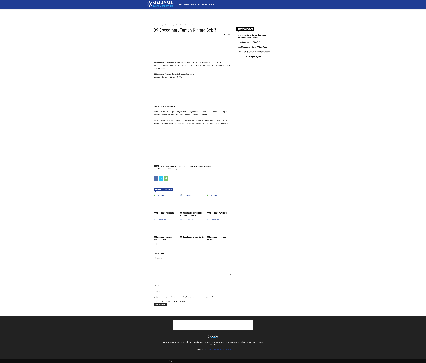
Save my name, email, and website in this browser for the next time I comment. (184, 297)
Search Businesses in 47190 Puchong (166, 169)
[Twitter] (161, 178)
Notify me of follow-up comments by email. (171, 301)
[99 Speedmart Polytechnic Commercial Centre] (192, 202)
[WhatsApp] (166, 178)
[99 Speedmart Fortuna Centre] (192, 227)
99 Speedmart (164, 25)
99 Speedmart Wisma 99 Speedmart (254, 47)
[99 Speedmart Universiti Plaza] (219, 202)
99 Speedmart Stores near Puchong (200, 166)
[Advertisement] (213, 17)
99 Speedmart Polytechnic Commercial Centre (191, 214)
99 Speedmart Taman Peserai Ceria (257, 52)
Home (156, 25)
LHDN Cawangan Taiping (251, 57)
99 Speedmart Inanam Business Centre (163, 238)
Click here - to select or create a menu (196, 4)
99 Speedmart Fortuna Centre (192, 237)
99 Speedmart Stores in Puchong (176, 166)
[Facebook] (156, 178)
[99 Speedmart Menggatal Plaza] (166, 202)
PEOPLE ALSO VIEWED (163, 189)
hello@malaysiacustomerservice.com (217, 349)
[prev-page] (155, 244)
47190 (162, 166)
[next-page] (158, 244)
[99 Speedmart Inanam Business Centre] (166, 227)
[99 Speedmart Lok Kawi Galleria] (219, 227)
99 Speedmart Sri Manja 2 (250, 42)
